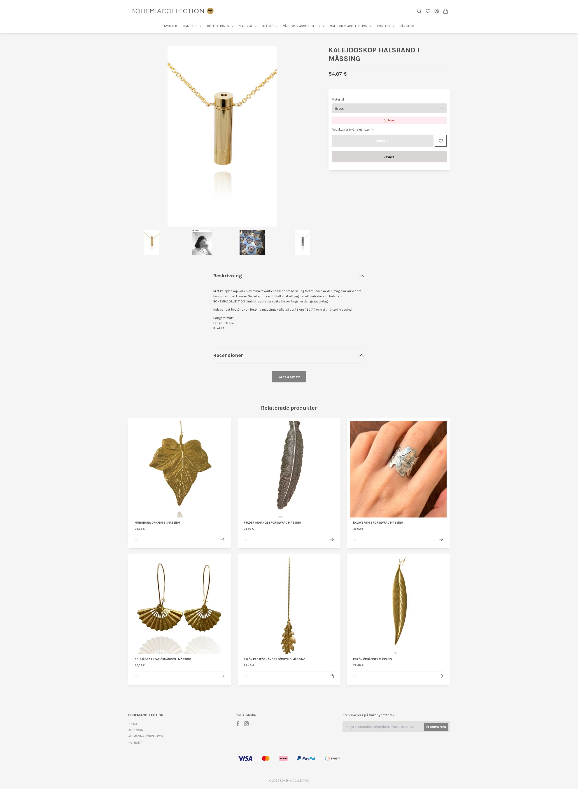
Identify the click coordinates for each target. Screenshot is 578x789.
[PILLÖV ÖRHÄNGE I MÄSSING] (441, 676)
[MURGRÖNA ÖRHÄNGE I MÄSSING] (222, 539)
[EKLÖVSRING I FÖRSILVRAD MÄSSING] (441, 539)
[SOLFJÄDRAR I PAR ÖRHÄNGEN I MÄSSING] (222, 676)
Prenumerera (436, 727)
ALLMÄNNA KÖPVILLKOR (145, 736)
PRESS (133, 724)
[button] (309, 138)
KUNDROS (135, 730)
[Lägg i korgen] (331, 676)
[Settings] (436, 11)
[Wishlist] (428, 11)
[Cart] (445, 11)
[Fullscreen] (222, 136)
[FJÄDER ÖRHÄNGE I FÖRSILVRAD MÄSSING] (331, 539)
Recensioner (228, 355)
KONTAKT (135, 743)
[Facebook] (237, 723)
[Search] (419, 11)
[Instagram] (246, 723)
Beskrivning (227, 276)
